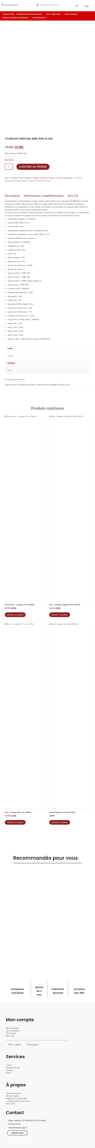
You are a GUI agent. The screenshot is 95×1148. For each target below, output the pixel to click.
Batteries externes (40, 178)
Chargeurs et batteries (56, 178)
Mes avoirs (10, 1036)
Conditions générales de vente (17, 1101)
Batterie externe (21, 181)
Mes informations (13, 1031)
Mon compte (14, 1044)
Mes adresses (11, 1033)
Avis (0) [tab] (72, 195)
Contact (9, 1065)
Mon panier (33, 1044)
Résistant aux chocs (43, 181)
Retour (8, 1073)
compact (31, 181)
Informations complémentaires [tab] (43, 195)
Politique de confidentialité (16, 1098)
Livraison (10, 1070)
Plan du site (10, 1104)
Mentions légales (12, 1096)
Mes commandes (12, 1028)
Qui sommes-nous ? (13, 1093)
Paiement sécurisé (13, 1068)
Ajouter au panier (33, 166)
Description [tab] (12, 195)
